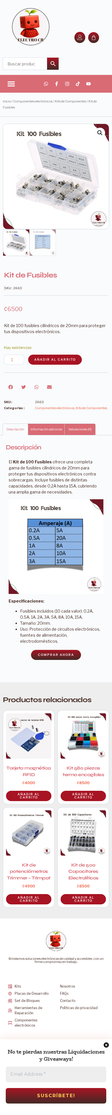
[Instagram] (67, 83)
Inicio (7, 101)
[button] (11, 84)
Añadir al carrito (55, 360)
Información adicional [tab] (46, 429)
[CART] (93, 37)
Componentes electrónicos (33, 101)
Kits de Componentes (70, 101)
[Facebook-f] (56, 83)
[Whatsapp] (46, 83)
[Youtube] (88, 83)
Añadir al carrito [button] (83, 795)
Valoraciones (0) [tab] (80, 429)
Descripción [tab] (15, 429)
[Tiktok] (77, 83)
